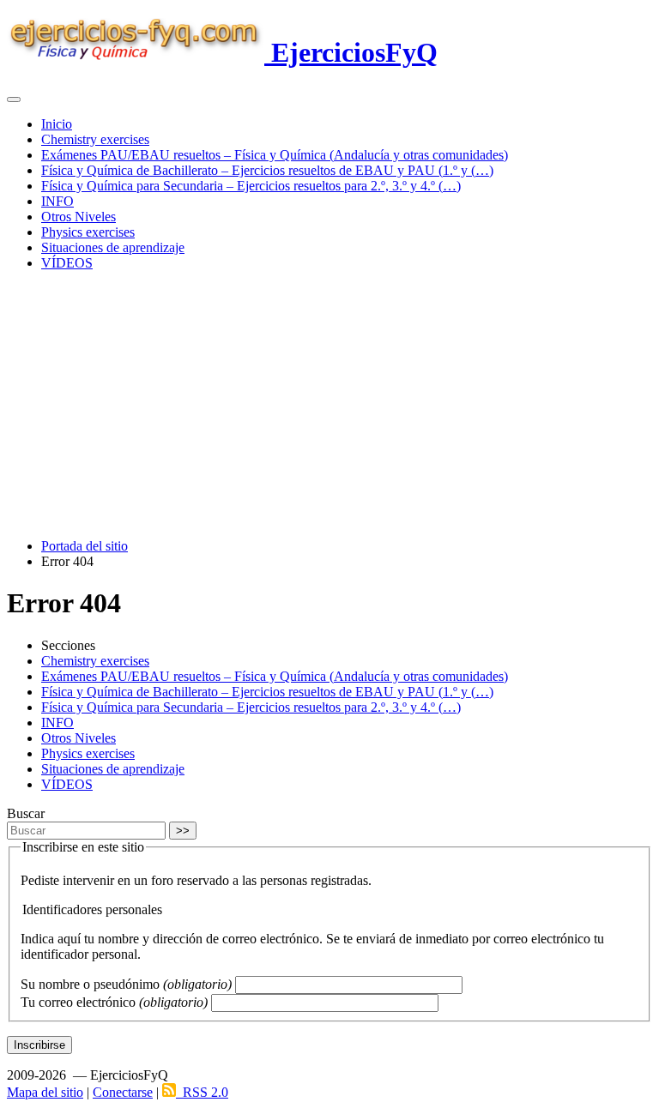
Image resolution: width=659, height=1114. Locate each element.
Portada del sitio (84, 546)
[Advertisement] (329, 405)
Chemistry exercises (95, 139)
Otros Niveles (78, 216)
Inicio (56, 124)
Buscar (26, 813)
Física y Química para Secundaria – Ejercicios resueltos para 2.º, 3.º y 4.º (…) (251, 185)
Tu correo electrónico (114, 1002)
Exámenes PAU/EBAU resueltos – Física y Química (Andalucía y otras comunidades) (274, 155)
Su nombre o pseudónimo (126, 984)
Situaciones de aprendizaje (112, 247)
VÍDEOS (67, 263)
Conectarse (123, 1092)
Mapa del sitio (45, 1092)
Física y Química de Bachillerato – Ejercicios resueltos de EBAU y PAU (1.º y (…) (267, 170)
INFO (57, 201)
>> (183, 830)
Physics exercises (88, 232)
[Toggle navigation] (14, 99)
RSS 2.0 (202, 1092)
